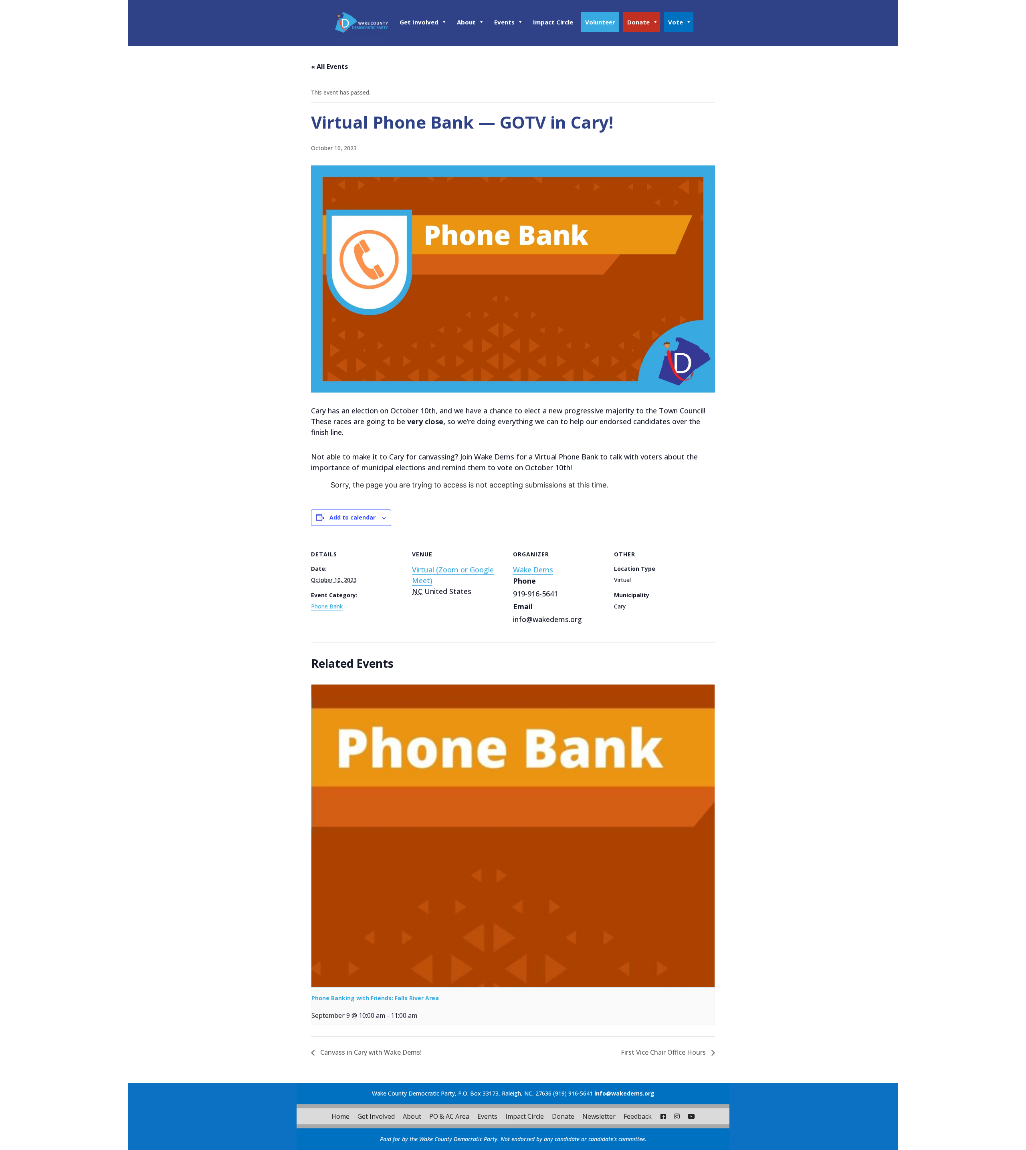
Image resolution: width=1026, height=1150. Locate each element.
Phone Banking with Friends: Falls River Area (375, 998)
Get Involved (419, 22)
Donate (638, 22)
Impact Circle (553, 22)
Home (340, 1116)
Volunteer (600, 22)
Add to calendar (352, 517)
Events (504, 22)
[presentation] (513, 836)
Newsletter (599, 1116)
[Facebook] (663, 1116)
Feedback (638, 1116)
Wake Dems (533, 569)
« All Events (329, 66)
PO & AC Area (449, 1116)
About (466, 22)
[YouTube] (691, 1116)
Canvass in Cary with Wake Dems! (370, 1052)
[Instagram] (677, 1116)
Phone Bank (327, 606)
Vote (675, 22)
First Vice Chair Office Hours (664, 1052)
